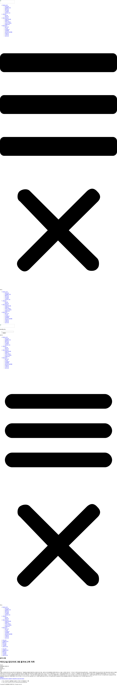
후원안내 (7, 9)
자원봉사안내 (8, 7)
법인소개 (7, 26)
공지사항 (7, 6)
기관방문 (7, 11)
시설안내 (7, 34)
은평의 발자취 (8, 19)
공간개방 (7, 10)
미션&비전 (7, 29)
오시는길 (7, 35)
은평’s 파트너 (8, 21)
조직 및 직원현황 (8, 32)
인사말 (6, 28)
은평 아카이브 (5, 17)
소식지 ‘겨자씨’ (8, 23)
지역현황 (7, 30)
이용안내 (7, 33)
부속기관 (7, 16)
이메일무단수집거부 (16, 678)
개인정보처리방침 (4, 678)
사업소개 (4, 14)
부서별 (6, 15)
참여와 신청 (5, 5)
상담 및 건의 (7, 12)
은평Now (7, 20)
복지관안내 (4, 25)
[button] (58, 164)
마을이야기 (7, 24)
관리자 (22, 678)
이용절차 (10, 678)
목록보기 (2, 677)
